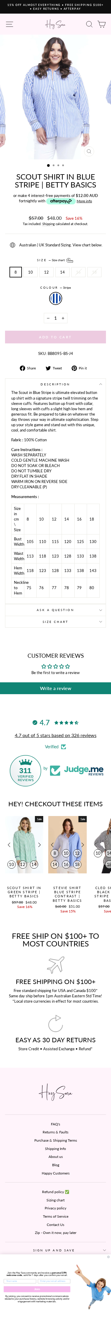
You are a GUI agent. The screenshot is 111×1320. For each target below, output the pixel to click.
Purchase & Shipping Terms (55, 1140)
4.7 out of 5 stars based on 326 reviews (55, 735)
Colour (55, 287)
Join (37, 1289)
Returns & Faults (55, 1132)
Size (51, 259)
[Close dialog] (108, 1257)
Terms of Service (55, 1216)
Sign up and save (54, 1250)
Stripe (56, 298)
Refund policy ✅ (55, 1192)
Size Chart (56, 621)
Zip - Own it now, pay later (55, 1232)
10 (30, 272)
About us (56, 1156)
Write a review (55, 688)
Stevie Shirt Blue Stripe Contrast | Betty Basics (67, 894)
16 (78, 272)
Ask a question (55, 610)
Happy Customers (56, 1173)
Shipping (48, 224)
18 (94, 272)
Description (55, 384)
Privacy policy (55, 1208)
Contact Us (55, 1224)
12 (46, 272)
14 (62, 272)
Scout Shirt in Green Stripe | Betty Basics (24, 892)
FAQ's (55, 1124)
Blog (55, 1165)
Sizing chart (55, 1200)
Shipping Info (55, 1148)
